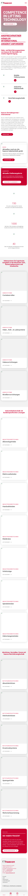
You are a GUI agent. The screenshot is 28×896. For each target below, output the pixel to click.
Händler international (9, 40)
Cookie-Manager (6, 880)
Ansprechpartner (11, 36)
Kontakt (4, 876)
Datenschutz (5, 879)
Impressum (5, 882)
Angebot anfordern (12, 44)
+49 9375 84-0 (9, 869)
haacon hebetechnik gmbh (6, 3)
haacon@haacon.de (10, 872)
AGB (4, 878)
